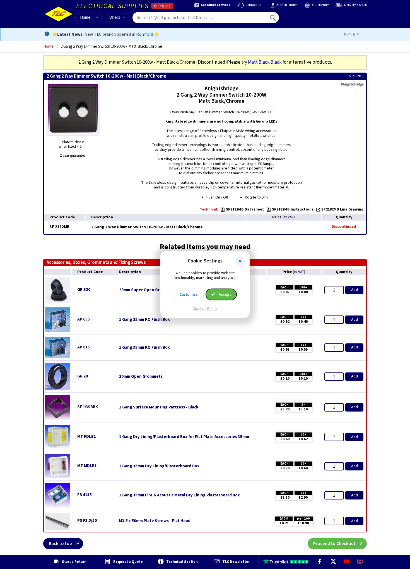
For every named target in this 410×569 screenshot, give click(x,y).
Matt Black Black (265, 62)
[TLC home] (58, 14)
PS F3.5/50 (87, 520)
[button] (240, 261)
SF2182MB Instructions (292, 209)
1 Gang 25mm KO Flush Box (144, 319)
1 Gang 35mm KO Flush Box (144, 347)
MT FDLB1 (86, 436)
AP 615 (83, 347)
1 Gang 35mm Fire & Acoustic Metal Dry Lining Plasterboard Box (179, 495)
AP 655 (83, 319)
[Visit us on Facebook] (319, 562)
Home (85, 17)
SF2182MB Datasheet (245, 209)
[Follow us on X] (333, 562)
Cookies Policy (205, 308)
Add (354, 290)
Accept (224, 294)
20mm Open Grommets (141, 376)
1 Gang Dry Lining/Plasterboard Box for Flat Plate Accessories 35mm (184, 436)
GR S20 (83, 290)
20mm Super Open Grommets (147, 290)
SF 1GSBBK (87, 407)
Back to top (60, 544)
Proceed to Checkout (334, 544)
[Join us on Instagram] (360, 562)
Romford (144, 34)
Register (304, 19)
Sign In (308, 16)
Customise (188, 294)
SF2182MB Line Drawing (342, 209)
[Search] (273, 17)
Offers (114, 17)
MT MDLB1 (87, 466)
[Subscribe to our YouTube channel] (346, 562)
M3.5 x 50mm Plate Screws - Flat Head (154, 520)
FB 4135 (84, 495)
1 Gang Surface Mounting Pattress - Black (158, 407)
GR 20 (82, 376)
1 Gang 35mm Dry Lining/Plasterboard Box (159, 466)
